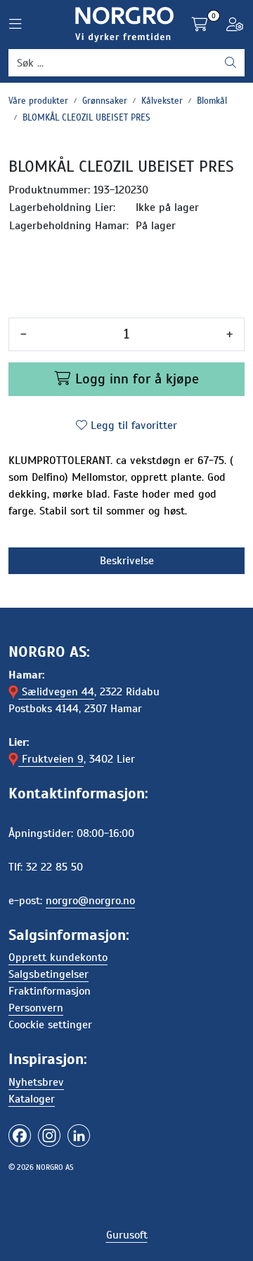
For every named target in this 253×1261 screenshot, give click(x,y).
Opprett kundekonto (58, 957)
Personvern (35, 1008)
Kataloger (31, 1099)
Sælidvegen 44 (56, 692)
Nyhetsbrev (36, 1082)
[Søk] (230, 63)
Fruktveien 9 (51, 759)
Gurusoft (127, 1235)
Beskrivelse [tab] (127, 561)
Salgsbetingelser (48, 974)
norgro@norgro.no (90, 901)
